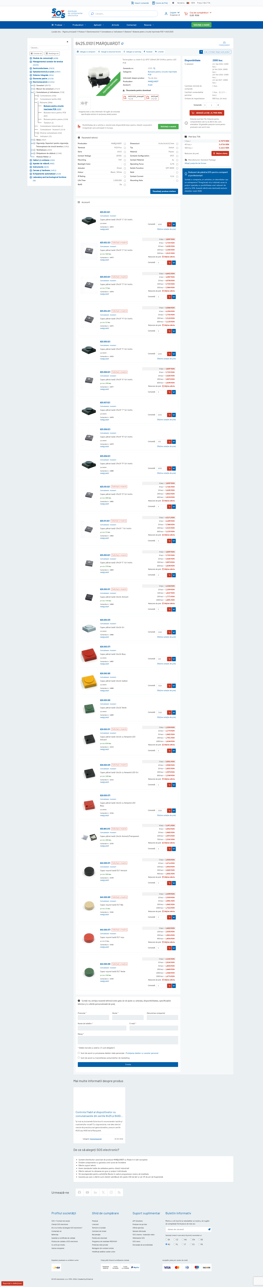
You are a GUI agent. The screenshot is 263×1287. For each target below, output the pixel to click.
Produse (81, 31)
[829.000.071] (89, 805)
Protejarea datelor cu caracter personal (142, 1053)
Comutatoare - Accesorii (52, 129)
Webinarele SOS (139, 1238)
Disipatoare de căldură (49, 153)
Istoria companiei (58, 1248)
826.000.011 (105, 589)
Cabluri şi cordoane (44, 160)
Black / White (116, 172)
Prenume (81, 1013)
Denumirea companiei (156, 1013)
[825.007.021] (89, 411)
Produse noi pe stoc (140, 1224)
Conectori (43, 85)
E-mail (132, 1023)
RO (168, 1244)
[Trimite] (209, 1229)
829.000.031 (105, 765)
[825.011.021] (89, 529)
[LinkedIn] (95, 1192)
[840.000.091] (89, 972)
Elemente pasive (43, 78)
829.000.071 (105, 795)
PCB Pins (118, 147)
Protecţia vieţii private (100, 1245)
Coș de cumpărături (199, 12)
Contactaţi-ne (57, 1231)
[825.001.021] (89, 220)
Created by (82, 1279)
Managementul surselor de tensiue (48, 63)
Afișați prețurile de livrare (195, 163)
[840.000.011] (89, 871)
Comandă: (151, 224)
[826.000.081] (89, 681)
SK (168, 1239)
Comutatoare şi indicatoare (111, 31)
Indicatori (46, 136)
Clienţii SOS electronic (60, 1224)
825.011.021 (105, 521)
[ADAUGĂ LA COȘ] (169, 224)
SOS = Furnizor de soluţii (61, 1221)
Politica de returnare (99, 1238)
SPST (172, 156)
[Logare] (166, 14)
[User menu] (178, 12)
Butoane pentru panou (56, 119)
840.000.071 (105, 930)
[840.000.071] (89, 938)
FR (201, 1244)
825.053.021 (105, 555)
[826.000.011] (89, 597)
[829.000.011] (89, 739)
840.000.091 (105, 964)
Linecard (95, 1224)
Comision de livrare (99, 1231)
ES (193, 1244)
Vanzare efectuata (139, 1231)
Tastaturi (48, 122)
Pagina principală (69, 31)
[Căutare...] (92, 13)
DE (201, 1239)
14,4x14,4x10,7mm (166, 143)
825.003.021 (105, 277)
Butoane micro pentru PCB (55, 114)
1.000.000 (117, 180)
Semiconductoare (43, 68)
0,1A (172, 176)
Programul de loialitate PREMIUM (104, 1241)
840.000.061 (105, 897)
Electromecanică (93, 31)
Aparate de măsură (43, 163)
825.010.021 (105, 487)
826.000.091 (105, 700)
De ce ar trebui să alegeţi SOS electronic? (67, 1228)
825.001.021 (105, 212)
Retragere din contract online (103, 1248)
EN (193, 1239)
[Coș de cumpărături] (186, 13)
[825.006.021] (89, 380)
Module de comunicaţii (45, 58)
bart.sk (90, 1279)
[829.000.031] (89, 773)
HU (185, 1239)
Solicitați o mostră (201, 24)
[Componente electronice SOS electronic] (67, 13)
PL (176, 1244)
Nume (114, 1013)
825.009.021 (105, 456)
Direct (119, 168)
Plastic (171, 151)
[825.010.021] (89, 495)
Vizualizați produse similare (164, 191)
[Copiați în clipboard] (122, 43)
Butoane (128, 31)
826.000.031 (105, 620)
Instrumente (41, 167)
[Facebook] (79, 1192)
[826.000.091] (89, 708)
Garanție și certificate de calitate (63, 1238)
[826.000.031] (89, 628)
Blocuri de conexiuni (48, 89)
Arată (150, 85)
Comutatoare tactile (50, 99)
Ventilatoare (44, 150)
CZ (176, 1239)
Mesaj (80, 1034)
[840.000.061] (89, 905)
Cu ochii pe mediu (58, 1245)
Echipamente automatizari (47, 173)
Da (121, 184)
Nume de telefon (85, 1023)
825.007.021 (105, 402)
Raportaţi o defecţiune (12, 1283)
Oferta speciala (138, 1228)
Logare (173, 12)
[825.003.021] (89, 285)
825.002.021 (105, 242)
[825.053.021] (89, 563)
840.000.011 (105, 863)
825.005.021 (105, 341)
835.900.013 (105, 829)
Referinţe (55, 1234)
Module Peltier (43, 156)
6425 (119, 151)
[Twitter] (103, 1192)
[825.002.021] (89, 251)
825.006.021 (105, 372)
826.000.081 (105, 673)
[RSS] (119, 1192)
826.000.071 (105, 646)
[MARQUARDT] (224, 43)
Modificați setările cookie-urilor (103, 1252)
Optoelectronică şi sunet (46, 71)
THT (120, 160)
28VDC (119, 156)
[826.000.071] (89, 655)
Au (173, 160)
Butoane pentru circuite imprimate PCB (148, 31)
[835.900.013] (89, 837)
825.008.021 (105, 429)
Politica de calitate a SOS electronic (65, 1241)
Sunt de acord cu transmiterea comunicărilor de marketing (105, 1058)
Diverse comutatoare (51, 133)
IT (185, 1244)
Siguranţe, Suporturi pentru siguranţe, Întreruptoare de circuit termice (52, 145)
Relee (41, 140)
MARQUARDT (153, 81)
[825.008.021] (89, 437)
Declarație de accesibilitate (143, 1245)
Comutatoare (48, 95)
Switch (171, 147)
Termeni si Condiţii (99, 1228)
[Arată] (174, 224)
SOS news (136, 1241)
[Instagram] (111, 1192)
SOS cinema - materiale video (144, 1234)
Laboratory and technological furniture (49, 179)
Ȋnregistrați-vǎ (175, 15)
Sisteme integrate (43, 75)
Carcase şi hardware (44, 170)
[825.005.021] (89, 350)
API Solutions (138, 1221)
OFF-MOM (170, 168)
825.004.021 (105, 311)
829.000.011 (105, 729)
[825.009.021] (89, 464)
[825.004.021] (89, 319)
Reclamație (96, 1234)
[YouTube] (87, 1192)
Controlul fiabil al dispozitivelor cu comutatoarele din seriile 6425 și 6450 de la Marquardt (98, 1115)
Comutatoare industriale (51, 126)
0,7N (172, 164)
